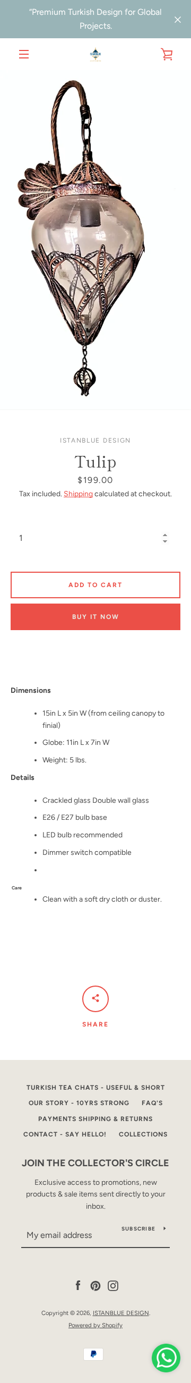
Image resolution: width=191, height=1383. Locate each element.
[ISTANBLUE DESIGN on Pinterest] (95, 1285)
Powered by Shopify (95, 1325)
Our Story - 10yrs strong (79, 1103)
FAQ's (152, 1103)
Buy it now (95, 617)
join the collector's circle (95, 1163)
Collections (143, 1134)
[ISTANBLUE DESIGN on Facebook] (78, 1285)
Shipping (78, 493)
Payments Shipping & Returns (95, 1119)
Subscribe (138, 1228)
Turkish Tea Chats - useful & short (96, 1087)
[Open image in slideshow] (95, 240)
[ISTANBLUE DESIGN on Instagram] (113, 1285)
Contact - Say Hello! (65, 1134)
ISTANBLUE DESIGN (121, 1313)
